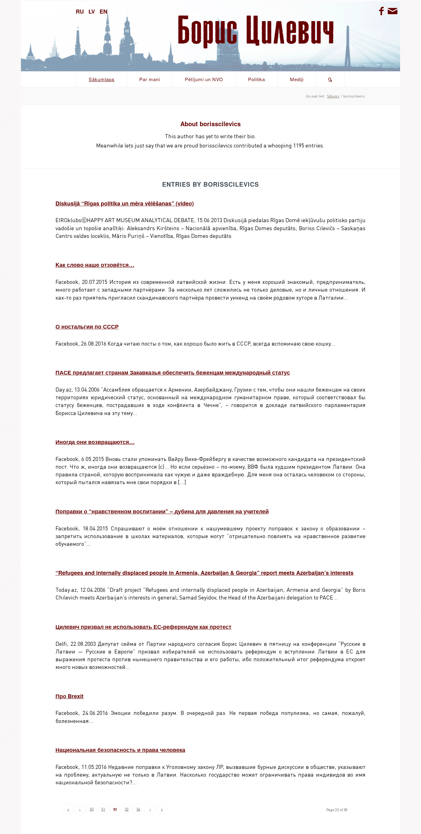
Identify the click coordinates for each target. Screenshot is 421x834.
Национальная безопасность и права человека (120, 750)
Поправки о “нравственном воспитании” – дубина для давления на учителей (162, 511)
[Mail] (392, 10)
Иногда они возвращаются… (95, 442)
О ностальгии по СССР (87, 326)
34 (138, 809)
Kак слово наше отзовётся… (94, 265)
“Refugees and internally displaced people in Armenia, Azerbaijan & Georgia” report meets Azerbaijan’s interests (204, 573)
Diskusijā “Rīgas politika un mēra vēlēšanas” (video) (124, 203)
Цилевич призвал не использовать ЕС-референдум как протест (143, 627)
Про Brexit (69, 696)
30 (91, 809)
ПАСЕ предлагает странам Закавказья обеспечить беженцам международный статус (172, 372)
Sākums (333, 96)
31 (103, 809)
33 (127, 809)
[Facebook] (381, 10)
